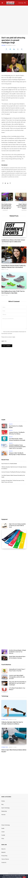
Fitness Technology (5, 825)
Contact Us (3, 862)
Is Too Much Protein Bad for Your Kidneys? (17, 688)
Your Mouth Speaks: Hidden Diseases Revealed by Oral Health (17, 439)
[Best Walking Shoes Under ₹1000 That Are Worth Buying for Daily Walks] (14, 280)
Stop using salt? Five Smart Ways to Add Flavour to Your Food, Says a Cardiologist (17, 683)
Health (11, 424)
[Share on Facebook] (6, 49)
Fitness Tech (4, 719)
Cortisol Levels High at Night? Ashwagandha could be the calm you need (17, 677)
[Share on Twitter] (10, 49)
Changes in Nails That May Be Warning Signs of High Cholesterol (17, 453)
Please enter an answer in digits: (8, 337)
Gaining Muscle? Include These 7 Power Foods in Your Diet (17, 670)
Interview (3, 814)
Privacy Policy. (19, 877)
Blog (2, 804)
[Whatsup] (17, 49)
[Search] (24, 2)
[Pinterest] (10, 183)
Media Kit (3, 852)
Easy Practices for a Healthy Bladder (16, 426)
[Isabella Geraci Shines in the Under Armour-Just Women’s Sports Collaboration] (14, 229)
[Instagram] (21, 49)
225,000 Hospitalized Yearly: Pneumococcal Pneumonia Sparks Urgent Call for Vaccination (17, 447)
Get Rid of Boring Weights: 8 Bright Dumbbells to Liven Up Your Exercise (17, 652)
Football (3, 835)
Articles (3, 801)
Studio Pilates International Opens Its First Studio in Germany (17, 657)
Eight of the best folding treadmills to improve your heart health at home (17, 525)
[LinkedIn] (14, 49)
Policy (2, 838)
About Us (3, 849)
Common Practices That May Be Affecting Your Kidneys (17, 433)
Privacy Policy (4, 855)
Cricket (3, 45)
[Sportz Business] (10, 2)
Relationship (4, 811)
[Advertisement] (14, 20)
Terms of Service (5, 859)
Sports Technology (5, 807)
